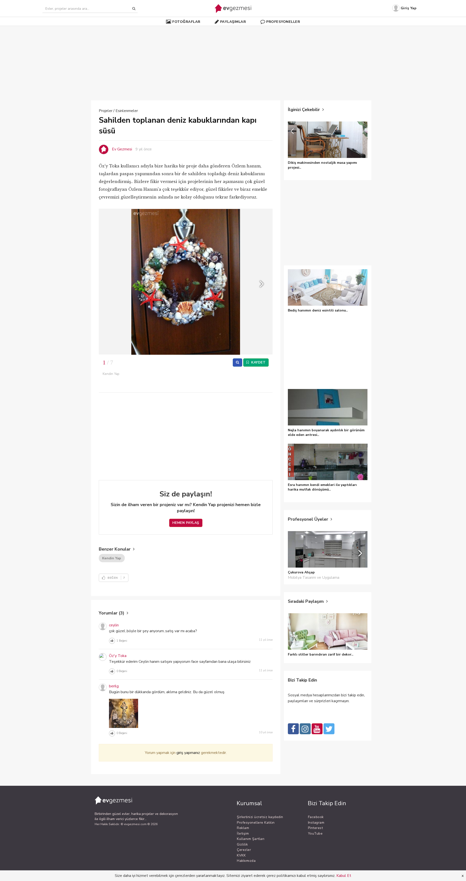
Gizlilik (242, 844)
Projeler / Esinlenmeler (118, 110)
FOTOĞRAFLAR (186, 21)
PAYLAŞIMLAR (233, 21)
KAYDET (258, 362)
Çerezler (244, 849)
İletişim (243, 833)
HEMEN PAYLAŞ (185, 522)
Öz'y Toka (117, 655)
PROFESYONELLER (283, 21)
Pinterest (315, 828)
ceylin (114, 625)
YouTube (315, 833)
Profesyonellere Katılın (256, 822)
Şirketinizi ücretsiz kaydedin (260, 817)
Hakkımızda (246, 860)
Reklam (243, 828)
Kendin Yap (111, 558)
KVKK (241, 855)
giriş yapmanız (188, 752)
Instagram (316, 822)
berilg (114, 686)
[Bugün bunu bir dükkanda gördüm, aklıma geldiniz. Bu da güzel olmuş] (123, 713)
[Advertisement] (233, 60)
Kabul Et (343, 875)
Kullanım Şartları (251, 839)
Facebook (316, 817)
